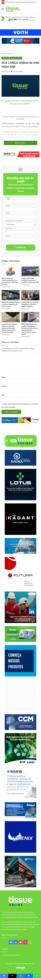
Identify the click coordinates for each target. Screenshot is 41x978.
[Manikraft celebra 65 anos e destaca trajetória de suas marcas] (11, 295)
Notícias (10, 53)
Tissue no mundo (16, 58)
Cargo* (7, 236)
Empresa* (9, 228)
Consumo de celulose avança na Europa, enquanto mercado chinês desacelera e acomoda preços (9, 328)
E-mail (4, 386)
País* (7, 213)
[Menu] (3, 9)
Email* (7, 206)
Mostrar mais (20, 143)
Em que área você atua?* (14, 221)
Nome (4, 377)
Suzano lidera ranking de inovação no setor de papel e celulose (30, 304)
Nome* (8, 198)
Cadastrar (20, 247)
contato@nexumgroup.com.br (11, 955)
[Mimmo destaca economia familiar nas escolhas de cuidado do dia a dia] (11, 271)
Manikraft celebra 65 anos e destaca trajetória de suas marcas (11, 304)
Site (3, 395)
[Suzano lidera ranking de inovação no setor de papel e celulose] (30, 295)
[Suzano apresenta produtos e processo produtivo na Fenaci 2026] (30, 271)
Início (4, 53)
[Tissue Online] (13, 9)
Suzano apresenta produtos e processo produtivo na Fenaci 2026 (30, 280)
